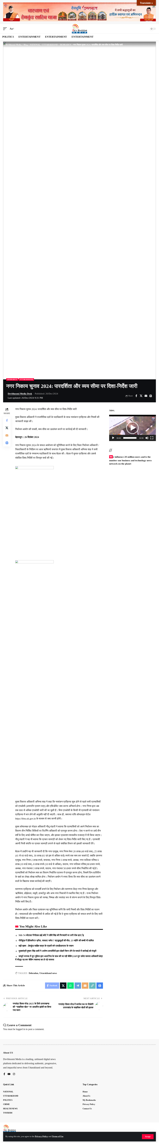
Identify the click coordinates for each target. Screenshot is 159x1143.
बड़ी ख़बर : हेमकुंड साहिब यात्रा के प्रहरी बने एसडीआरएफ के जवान (46, 946)
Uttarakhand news (48, 973)
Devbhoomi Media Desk (20, 393)
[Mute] (146, 437)
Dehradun (33, 973)
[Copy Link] (92, 985)
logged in (20, 1029)
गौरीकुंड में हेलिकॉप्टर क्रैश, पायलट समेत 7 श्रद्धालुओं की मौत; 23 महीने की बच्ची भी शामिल (56, 940)
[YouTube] (9, 1074)
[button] (148, 1136)
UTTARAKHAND (26, 379)
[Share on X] (141, 395)
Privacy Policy (41, 1136)
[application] (132, 428)
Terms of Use (57, 1136)
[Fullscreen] (151, 437)
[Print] (150, 395)
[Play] (113, 437)
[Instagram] (14, 1074)
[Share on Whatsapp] (70, 985)
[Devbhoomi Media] (79, 28)
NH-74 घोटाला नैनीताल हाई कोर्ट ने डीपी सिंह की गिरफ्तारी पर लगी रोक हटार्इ (51, 935)
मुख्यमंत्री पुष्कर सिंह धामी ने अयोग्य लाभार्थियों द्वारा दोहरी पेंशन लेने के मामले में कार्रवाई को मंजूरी (57, 951)
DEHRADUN (12, 379)
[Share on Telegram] (78, 985)
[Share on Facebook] (136, 395)
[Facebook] (4, 1074)
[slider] (130, 438)
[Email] (146, 395)
